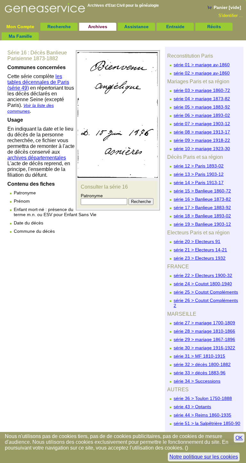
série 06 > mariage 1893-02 (202, 115)
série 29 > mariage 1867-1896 (204, 339)
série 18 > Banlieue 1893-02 (202, 215)
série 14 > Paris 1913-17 (199, 182)
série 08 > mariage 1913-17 (202, 131)
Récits (214, 26)
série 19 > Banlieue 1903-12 (202, 224)
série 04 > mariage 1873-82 (202, 98)
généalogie (149, 5)
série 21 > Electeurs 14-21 (200, 249)
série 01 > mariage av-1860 (202, 64)
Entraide (175, 26)
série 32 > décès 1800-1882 (202, 364)
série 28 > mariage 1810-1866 (204, 331)
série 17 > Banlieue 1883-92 (202, 207)
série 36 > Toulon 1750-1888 (203, 398)
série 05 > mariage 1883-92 (202, 107)
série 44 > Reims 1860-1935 (202, 415)
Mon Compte (20, 26)
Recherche (59, 26)
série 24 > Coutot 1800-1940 (203, 283)
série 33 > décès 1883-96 (200, 372)
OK (239, 438)
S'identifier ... (230, 15)
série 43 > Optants (192, 406)
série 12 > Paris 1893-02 (199, 165)
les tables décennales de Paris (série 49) (38, 82)
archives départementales (36, 157)
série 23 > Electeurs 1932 (200, 258)
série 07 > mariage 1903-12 (202, 123)
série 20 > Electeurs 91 (197, 241)
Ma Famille (20, 36)
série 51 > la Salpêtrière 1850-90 (207, 423)
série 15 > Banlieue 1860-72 (202, 190)
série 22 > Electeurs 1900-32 (203, 275)
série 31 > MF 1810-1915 (199, 356)
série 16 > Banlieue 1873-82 (202, 199)
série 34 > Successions (197, 381)
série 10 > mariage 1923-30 (202, 148)
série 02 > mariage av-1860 (202, 73)
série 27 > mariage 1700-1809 (204, 322)
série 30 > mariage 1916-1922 (204, 347)
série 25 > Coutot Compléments (206, 292)
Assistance (136, 26)
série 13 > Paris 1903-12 (199, 174)
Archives (97, 26)
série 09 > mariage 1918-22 (202, 140)
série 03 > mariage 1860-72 (202, 90)
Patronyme (92, 195)
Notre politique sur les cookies (203, 456)
